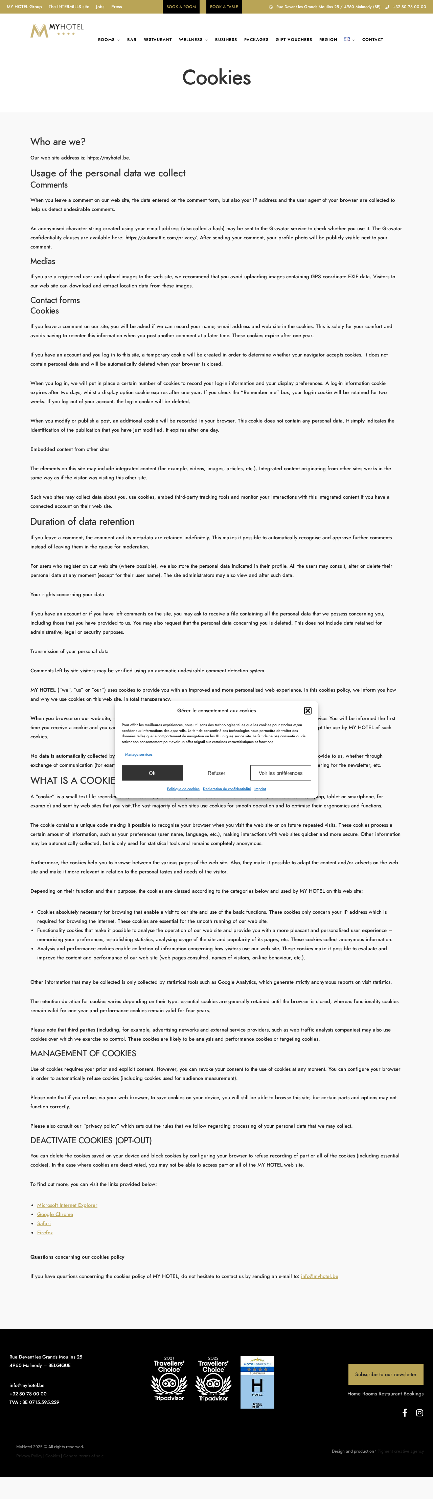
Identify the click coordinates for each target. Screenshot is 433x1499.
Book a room (181, 7)
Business (226, 40)
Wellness (191, 40)
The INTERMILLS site (69, 6)
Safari (44, 1223)
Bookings (414, 1393)
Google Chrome (55, 1214)
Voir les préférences (281, 773)
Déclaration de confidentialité (227, 788)
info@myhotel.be (319, 1276)
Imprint (260, 788)
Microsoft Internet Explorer (67, 1205)
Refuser (216, 773)
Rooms (106, 40)
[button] (307, 710)
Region (328, 40)
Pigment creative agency (401, 1451)
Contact (372, 40)
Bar (131, 40)
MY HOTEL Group (24, 6)
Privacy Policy (29, 1456)
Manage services (139, 754)
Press (116, 6)
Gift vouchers (294, 40)
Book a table (224, 7)
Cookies (52, 1456)
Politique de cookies (183, 788)
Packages (256, 40)
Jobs (100, 6)
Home (354, 1393)
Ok (152, 773)
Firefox (45, 1232)
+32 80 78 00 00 (409, 7)
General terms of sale (83, 1456)
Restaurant (157, 40)
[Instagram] (419, 1413)
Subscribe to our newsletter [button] (386, 1374)
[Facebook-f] (405, 1413)
